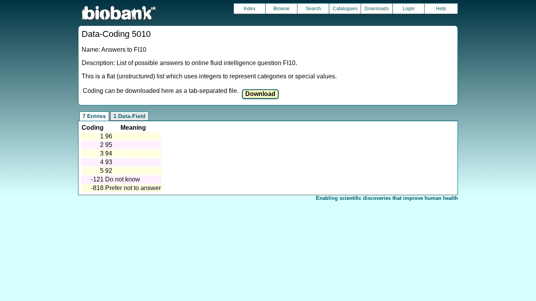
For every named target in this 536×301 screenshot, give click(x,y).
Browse (281, 8)
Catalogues (345, 8)
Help (441, 8)
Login (409, 8)
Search (313, 8)
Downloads (377, 8)
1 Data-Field (129, 116)
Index (249, 8)
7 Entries (94, 116)
